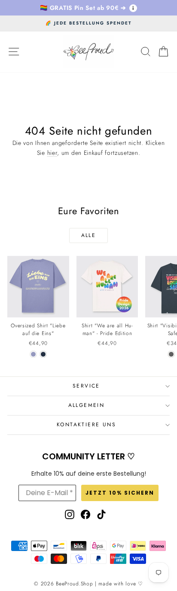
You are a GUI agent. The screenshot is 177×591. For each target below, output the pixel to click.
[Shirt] (171, 354)
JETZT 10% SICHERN (119, 492)
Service (86, 386)
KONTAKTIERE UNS (86, 424)
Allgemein (86, 405)
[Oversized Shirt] (33, 354)
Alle (88, 235)
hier (52, 152)
